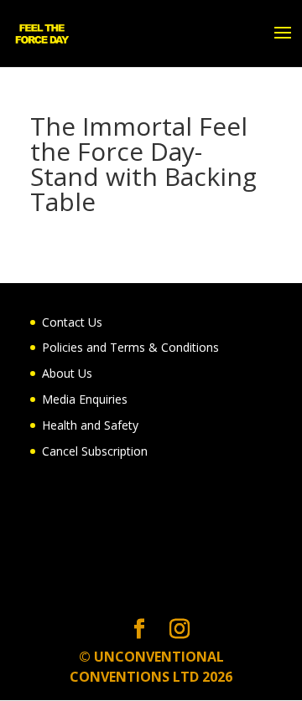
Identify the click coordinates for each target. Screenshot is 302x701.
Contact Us (72, 322)
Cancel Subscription (95, 451)
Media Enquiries (85, 399)
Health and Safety (90, 425)
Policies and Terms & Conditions (130, 347)
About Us (67, 373)
